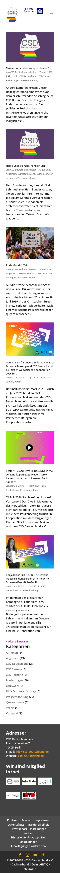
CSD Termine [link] (14, 675)
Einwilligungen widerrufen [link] (28, 846)
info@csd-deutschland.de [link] (32, 751)
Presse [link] (26, 820)
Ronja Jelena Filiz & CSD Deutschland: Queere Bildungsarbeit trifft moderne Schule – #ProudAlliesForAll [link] (28, 578)
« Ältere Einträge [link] (17, 641)
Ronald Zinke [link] (17, 377)
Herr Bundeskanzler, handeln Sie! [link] (25, 165)
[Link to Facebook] (20, 855)
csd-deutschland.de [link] (31, 756)
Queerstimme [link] (15, 702)
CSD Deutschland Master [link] (23, 72)
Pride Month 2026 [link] (16, 265)
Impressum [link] (42, 820)
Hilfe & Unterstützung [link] (20, 691)
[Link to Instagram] (27, 855)
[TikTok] (43, 855)
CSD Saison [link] (44, 76)
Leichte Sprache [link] (29, 10)
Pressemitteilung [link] (29, 80)
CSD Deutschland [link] (28, 76)
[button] (51, 14)
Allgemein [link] (13, 76)
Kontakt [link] (12, 820)
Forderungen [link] (12, 80)
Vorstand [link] (12, 713)
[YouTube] (35, 855)
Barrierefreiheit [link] (38, 824)
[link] (12, 14)
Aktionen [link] (12, 652)
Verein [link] (17, 381)
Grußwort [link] (12, 686)
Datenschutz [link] (16, 824)
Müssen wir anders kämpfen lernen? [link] (27, 68)
